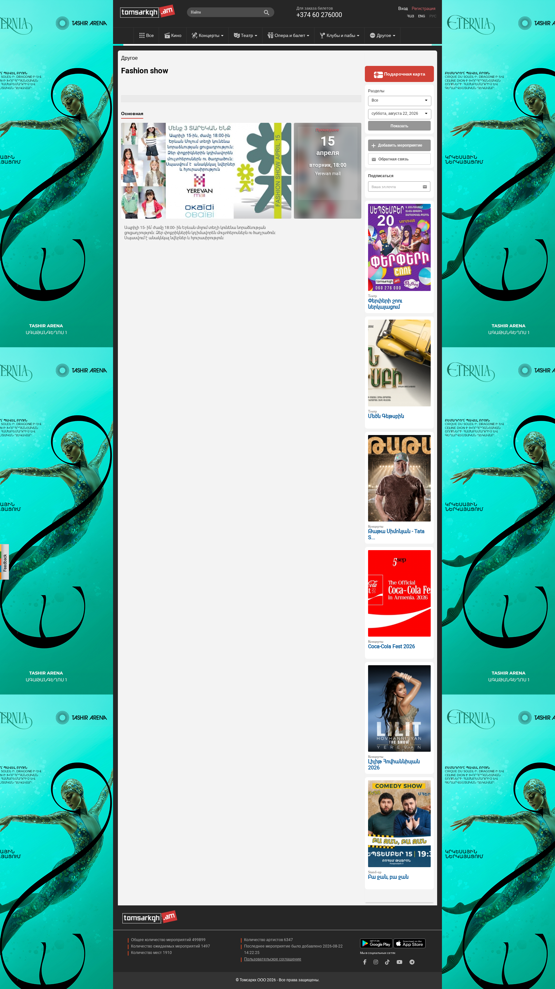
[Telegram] (412, 962)
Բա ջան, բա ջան (388, 877)
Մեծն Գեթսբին (386, 416)
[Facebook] (364, 962)
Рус (432, 16)
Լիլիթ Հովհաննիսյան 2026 (394, 764)
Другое (129, 58)
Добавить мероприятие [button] (399, 145)
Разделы (376, 91)
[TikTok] (387, 962)
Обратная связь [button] (393, 159)
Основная (132, 113)
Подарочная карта (404, 74)
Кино (176, 35)
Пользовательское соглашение (272, 959)
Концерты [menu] (209, 35)
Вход (403, 8)
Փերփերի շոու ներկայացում (385, 304)
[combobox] (399, 101)
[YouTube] (399, 962)
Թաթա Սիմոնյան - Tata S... (396, 534)
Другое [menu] (384, 35)
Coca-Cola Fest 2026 (391, 646)
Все (150, 35)
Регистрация (424, 8)
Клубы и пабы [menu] (341, 35)
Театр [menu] (247, 35)
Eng (421, 16)
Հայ (410, 16)
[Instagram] (376, 962)
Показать (399, 126)
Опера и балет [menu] (290, 35)
